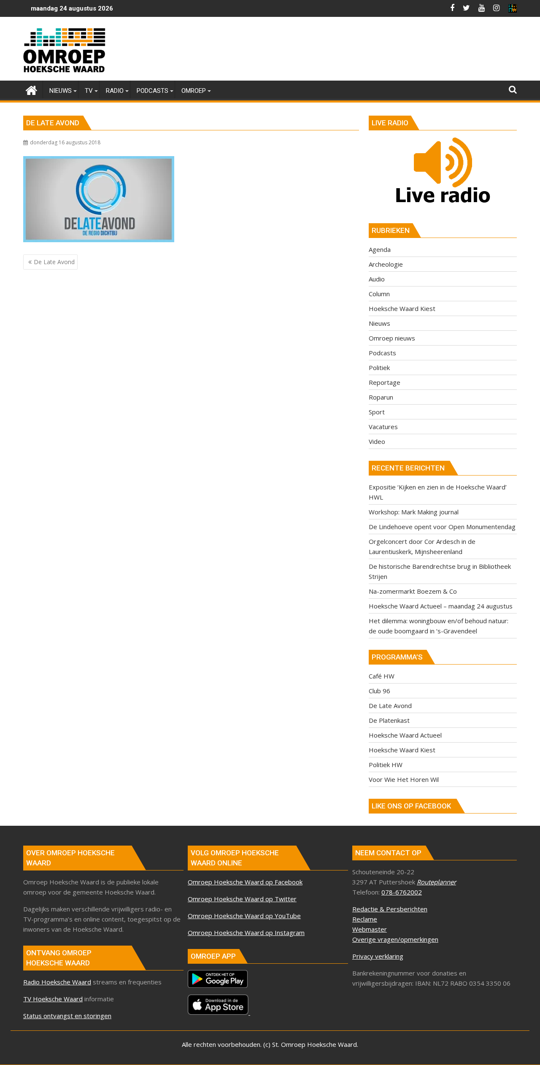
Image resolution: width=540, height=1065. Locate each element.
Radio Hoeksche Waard (57, 982)
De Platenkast (389, 720)
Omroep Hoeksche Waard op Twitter (242, 899)
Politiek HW (385, 764)
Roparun (381, 397)
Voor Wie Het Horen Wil (404, 779)
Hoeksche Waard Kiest (402, 308)
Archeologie (386, 264)
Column (379, 293)
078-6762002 (401, 892)
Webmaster (369, 929)
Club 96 (379, 691)
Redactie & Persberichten (389, 909)
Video (377, 441)
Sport (377, 412)
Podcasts (382, 353)
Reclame (364, 919)
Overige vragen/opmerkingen (395, 939)
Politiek (379, 367)
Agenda (380, 249)
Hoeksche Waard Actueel (405, 735)
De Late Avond (390, 705)
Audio (377, 279)
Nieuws (379, 323)
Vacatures (383, 426)
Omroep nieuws (392, 338)
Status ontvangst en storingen (67, 1015)
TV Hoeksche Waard (53, 999)
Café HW (381, 676)
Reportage (384, 382)
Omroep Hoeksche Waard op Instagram (246, 932)
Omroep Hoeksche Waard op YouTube (244, 915)
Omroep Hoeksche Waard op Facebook (245, 882)
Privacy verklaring (377, 956)
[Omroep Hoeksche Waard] (31, 89)
